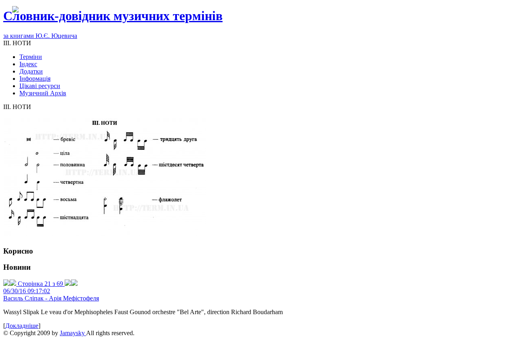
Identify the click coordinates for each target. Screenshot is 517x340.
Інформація (34, 78)
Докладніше (21, 325)
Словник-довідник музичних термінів (113, 15)
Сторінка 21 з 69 (40, 283)
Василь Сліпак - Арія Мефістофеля (51, 298)
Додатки (31, 71)
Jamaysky (73, 333)
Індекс (28, 64)
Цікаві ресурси (39, 85)
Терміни (30, 56)
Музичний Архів (42, 93)
